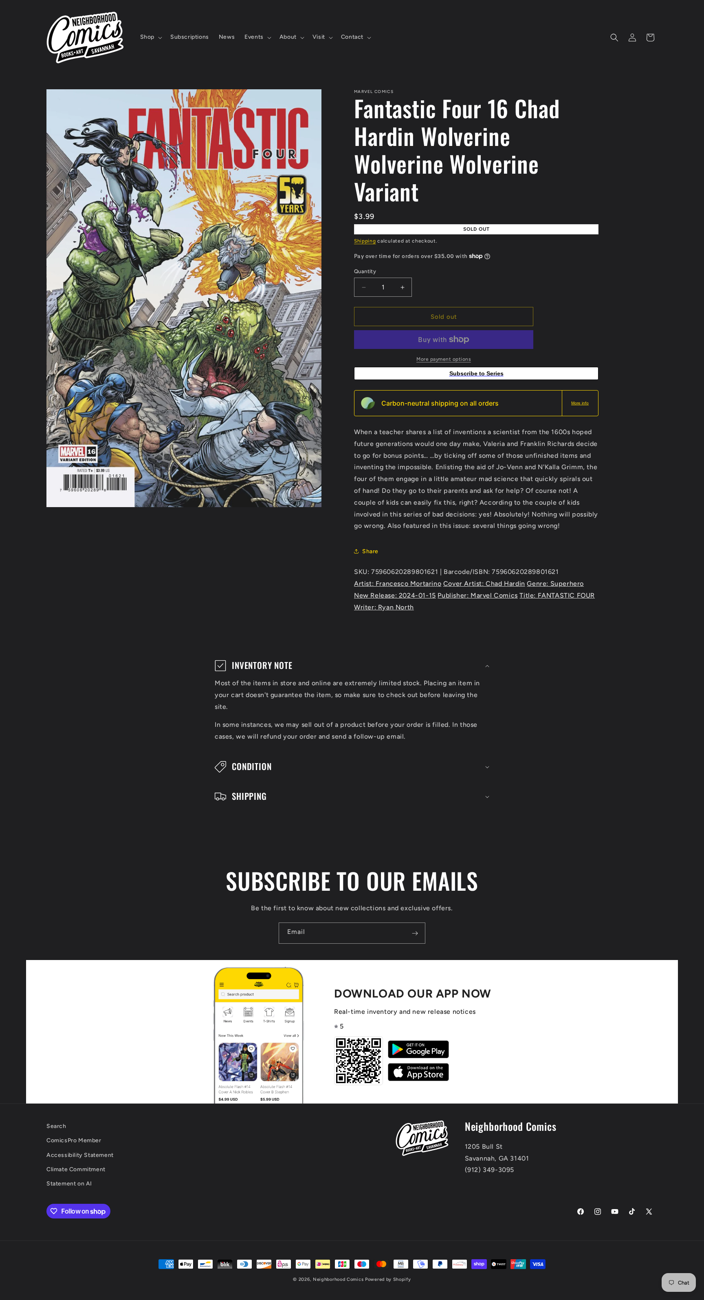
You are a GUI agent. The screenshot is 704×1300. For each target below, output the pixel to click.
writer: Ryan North (384, 607)
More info (580, 403)
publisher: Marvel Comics (477, 595)
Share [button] (370, 551)
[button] (150, 37)
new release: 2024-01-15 (395, 595)
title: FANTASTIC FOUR (557, 595)
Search (56, 1126)
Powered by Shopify (388, 1279)
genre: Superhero (555, 583)
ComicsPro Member (73, 1140)
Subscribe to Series (476, 373)
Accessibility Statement (80, 1155)
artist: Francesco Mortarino (397, 583)
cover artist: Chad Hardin (484, 583)
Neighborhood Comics (338, 1279)
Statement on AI (69, 1183)
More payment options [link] (443, 359)
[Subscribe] (415, 933)
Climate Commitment (76, 1169)
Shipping (365, 241)
